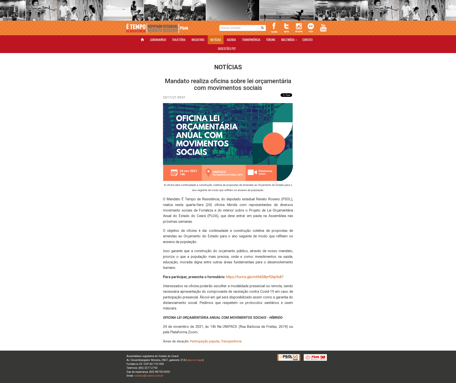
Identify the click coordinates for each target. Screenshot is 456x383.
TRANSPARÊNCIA (251, 39)
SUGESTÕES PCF (227, 48)
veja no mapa (195, 360)
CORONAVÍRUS (158, 39)
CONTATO (307, 39)
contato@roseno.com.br (148, 375)
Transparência (231, 341)
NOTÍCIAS (215, 39)
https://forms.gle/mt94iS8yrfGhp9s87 (255, 277)
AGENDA (231, 39)
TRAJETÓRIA (178, 39)
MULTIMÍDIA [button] (288, 39)
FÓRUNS (270, 39)
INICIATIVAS (197, 39)
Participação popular (204, 341)
